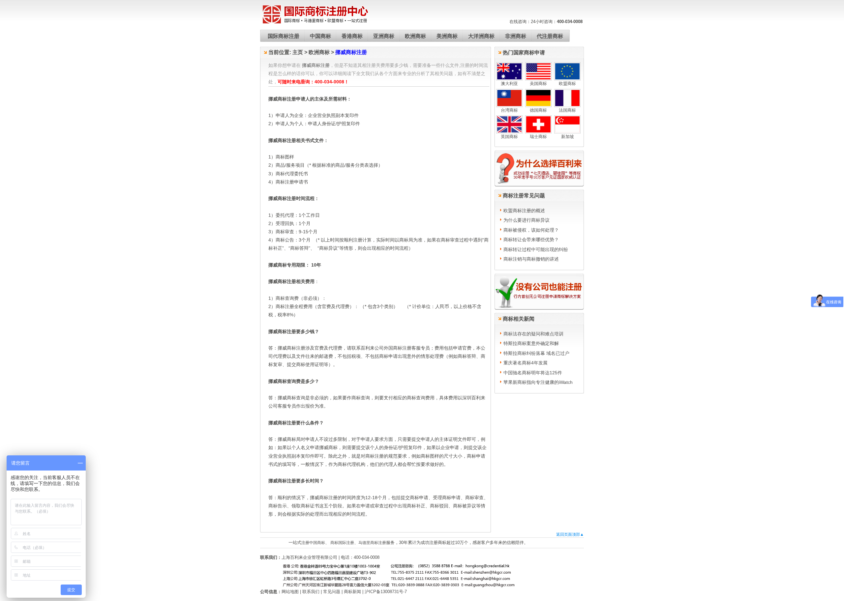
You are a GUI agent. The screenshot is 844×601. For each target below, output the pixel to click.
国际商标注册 (283, 36)
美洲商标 (447, 36)
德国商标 (538, 110)
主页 (297, 52)
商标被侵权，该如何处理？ (531, 230)
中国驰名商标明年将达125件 (532, 372)
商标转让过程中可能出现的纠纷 (535, 249)
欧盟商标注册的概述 (524, 210)
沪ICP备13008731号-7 (386, 591)
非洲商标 (515, 36)
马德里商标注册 (372, 542)
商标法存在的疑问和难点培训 (533, 333)
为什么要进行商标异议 (526, 220)
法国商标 (567, 110)
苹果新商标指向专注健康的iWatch (538, 382)
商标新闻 (352, 591)
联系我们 (310, 591)
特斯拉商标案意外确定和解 (531, 343)
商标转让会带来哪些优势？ (531, 239)
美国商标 (538, 83)
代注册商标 (550, 36)
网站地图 (290, 591)
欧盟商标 (567, 83)
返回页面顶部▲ (570, 534)
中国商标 (320, 36)
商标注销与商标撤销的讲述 (531, 259)
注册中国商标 (313, 542)
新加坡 (567, 136)
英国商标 (509, 136)
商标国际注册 (341, 542)
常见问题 (331, 591)
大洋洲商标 (481, 36)
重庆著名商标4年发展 (525, 362)
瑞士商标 (538, 136)
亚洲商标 (383, 36)
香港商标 (352, 36)
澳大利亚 (509, 83)
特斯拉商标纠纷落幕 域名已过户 (536, 353)
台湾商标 (509, 110)
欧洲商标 (415, 36)
